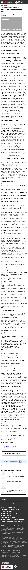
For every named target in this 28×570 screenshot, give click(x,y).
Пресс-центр (21, 502)
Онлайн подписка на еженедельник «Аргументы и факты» (12, 506)
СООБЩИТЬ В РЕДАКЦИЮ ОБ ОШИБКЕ (12, 521)
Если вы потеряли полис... (13, 485)
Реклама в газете (13, 509)
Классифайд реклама (8, 517)
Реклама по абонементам (9, 513)
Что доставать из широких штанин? (14, 444)
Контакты (4, 509)
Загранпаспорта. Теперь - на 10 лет (14, 481)
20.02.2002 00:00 (5, 6)
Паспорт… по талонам (10, 446)
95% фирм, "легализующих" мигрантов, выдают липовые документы (15, 477)
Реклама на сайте (6, 511)
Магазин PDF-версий (7, 504)
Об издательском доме (8, 502)
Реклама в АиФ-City (7, 515)
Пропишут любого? (9, 447)
